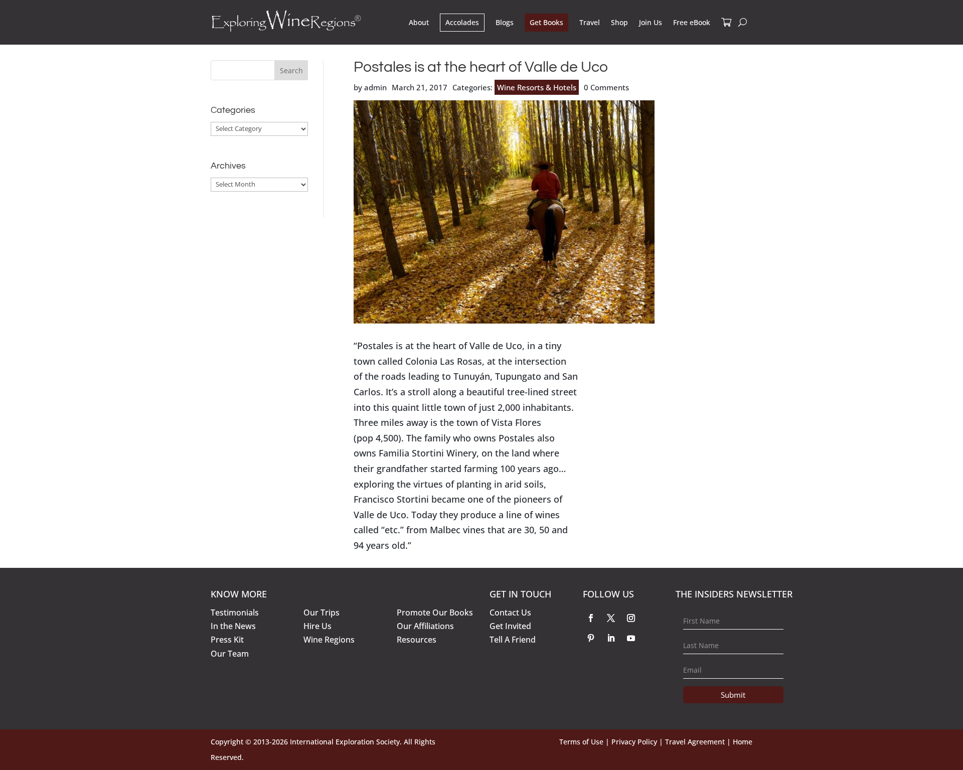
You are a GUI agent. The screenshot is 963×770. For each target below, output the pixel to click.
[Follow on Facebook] (591, 618)
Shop (619, 22)
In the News (233, 626)
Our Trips (321, 612)
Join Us (650, 22)
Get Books (546, 22)
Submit (733, 695)
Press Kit (227, 639)
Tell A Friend (513, 639)
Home (742, 741)
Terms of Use (581, 741)
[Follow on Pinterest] (591, 638)
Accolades (462, 22)
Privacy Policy (634, 741)
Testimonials (235, 612)
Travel (589, 22)
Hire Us (317, 626)
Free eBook (691, 22)
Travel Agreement (695, 741)
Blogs (505, 22)
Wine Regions (329, 639)
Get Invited (510, 626)
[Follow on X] (611, 618)
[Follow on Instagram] (631, 618)
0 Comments (606, 87)
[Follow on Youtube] (631, 638)
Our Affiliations (425, 626)
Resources (416, 639)
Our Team (230, 653)
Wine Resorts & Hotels (536, 87)
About (419, 22)
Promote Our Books (435, 612)
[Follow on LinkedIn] (611, 638)
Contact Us (510, 612)
